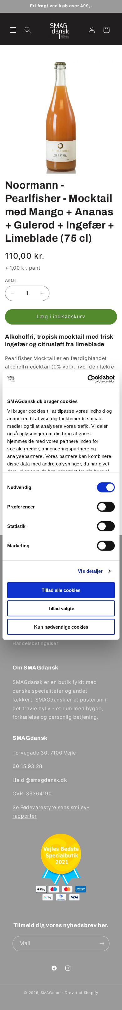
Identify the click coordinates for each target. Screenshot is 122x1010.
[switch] (106, 507)
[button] (13, 30)
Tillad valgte (61, 608)
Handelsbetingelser (35, 643)
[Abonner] (102, 943)
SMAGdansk (52, 993)
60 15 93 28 (28, 766)
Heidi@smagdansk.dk (40, 780)
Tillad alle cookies (61, 590)
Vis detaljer (90, 571)
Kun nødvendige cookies (61, 626)
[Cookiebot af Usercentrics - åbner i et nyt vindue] (88, 379)
